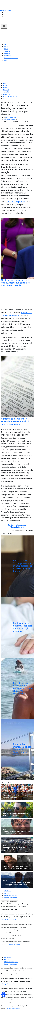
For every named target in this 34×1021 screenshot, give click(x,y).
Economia (7, 56)
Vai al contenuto (5, 10)
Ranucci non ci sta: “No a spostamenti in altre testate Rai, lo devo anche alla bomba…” (22, 565)
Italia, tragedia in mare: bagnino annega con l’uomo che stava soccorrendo (23, 688)
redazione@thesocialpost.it (14, 944)
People (4, 864)
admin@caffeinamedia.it (8, 920)
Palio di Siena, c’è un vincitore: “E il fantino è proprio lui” (15, 797)
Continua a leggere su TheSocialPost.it (17, 526)
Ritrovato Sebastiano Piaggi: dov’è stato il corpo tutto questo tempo (17, 832)
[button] (4, 994)
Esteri (6, 49)
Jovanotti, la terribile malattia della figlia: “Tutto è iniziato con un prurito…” (17, 867)
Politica (6, 47)
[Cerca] (1, 22)
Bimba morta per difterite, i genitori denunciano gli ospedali (22, 627)
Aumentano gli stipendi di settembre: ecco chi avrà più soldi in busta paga (15, 421)
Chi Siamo (7, 891)
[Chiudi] (4, 26)
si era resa (15, 201)
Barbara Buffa (11, 118)
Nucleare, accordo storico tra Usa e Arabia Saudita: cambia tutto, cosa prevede (16, 283)
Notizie (4, 794)
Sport (6, 60)
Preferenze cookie (10, 898)
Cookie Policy (13, 901)
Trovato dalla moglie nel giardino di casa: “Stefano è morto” (15, 814)
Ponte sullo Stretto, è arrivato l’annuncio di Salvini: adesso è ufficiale (22, 749)
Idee (5, 44)
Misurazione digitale (11, 895)
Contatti (7, 893)
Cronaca (7, 51)
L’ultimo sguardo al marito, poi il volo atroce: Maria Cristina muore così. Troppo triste (16, 884)
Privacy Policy (5, 901)
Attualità (7, 53)
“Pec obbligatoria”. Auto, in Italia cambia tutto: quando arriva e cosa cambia (15, 849)
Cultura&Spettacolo (11, 58)
